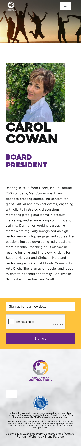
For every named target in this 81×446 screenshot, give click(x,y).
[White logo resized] (11, 2)
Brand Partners (54, 436)
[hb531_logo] (40, 397)
